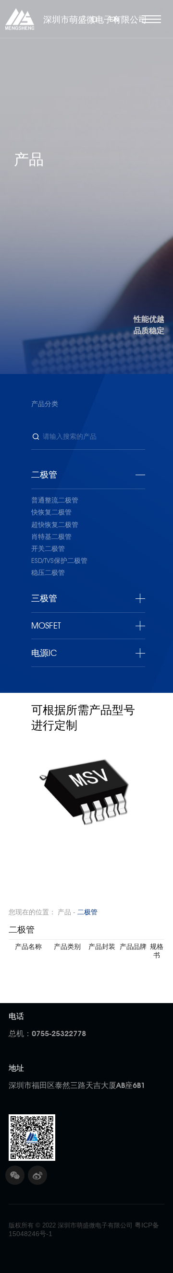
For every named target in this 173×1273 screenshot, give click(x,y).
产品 (64, 912)
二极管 (87, 912)
